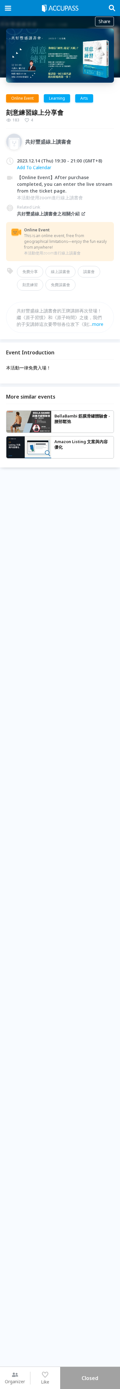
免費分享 (30, 271)
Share (104, 21)
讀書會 (89, 271)
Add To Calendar (34, 167)
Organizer (15, 1381)
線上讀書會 (60, 271)
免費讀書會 (60, 284)
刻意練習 (30, 284)
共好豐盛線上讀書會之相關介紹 (48, 214)
